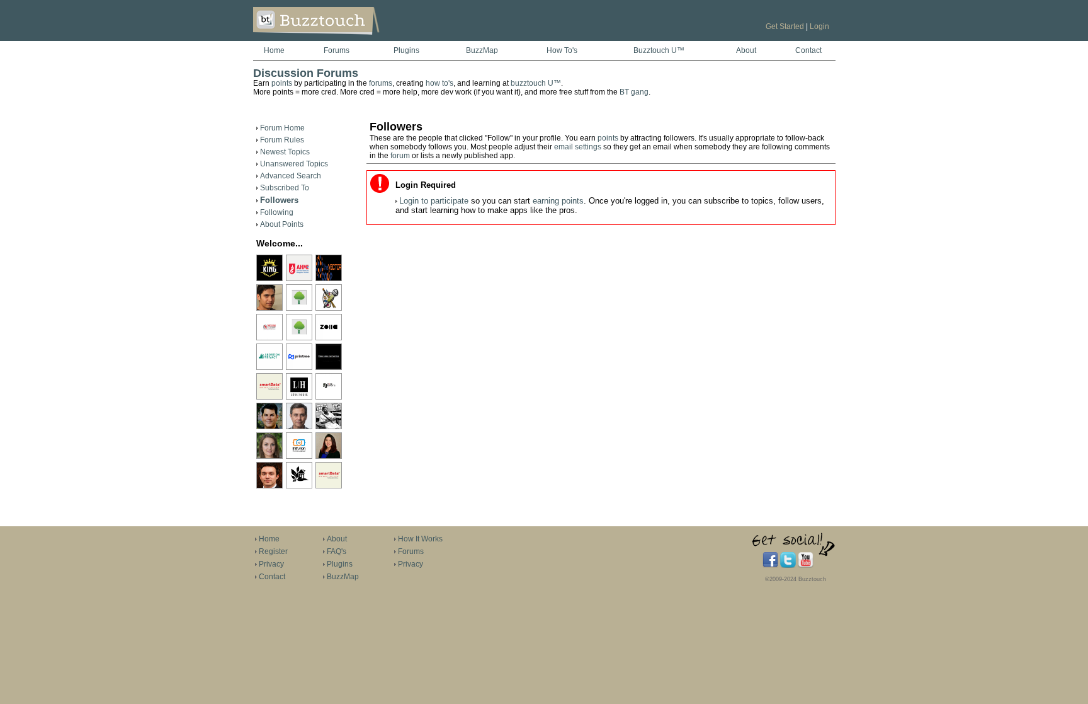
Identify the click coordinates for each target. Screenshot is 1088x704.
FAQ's (336, 551)
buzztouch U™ (536, 83)
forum (400, 155)
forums (380, 83)
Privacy (271, 564)
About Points (281, 224)
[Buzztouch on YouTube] (805, 565)
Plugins (406, 50)
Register (273, 551)
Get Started (785, 26)
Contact (808, 50)
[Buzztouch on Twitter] (788, 565)
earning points (558, 200)
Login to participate (433, 200)
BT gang (634, 92)
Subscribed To (284, 187)
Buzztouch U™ (658, 50)
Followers (279, 200)
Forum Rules (282, 140)
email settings (577, 146)
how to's (439, 83)
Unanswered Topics (294, 163)
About (746, 50)
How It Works (420, 538)
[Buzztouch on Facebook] (770, 565)
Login (819, 26)
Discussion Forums (305, 73)
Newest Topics (285, 151)
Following (276, 212)
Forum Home (282, 128)
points (281, 83)
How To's (562, 50)
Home (274, 50)
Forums (336, 50)
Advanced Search (290, 175)
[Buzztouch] (347, 38)
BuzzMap (482, 50)
